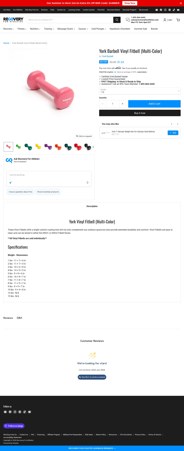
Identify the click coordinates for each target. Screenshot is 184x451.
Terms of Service (154, 435)
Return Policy (101, 435)
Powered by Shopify (10, 443)
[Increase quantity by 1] (122, 104)
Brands (154, 29)
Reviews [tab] (8, 318)
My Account (143, 10)
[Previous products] (172, 124)
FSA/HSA (101, 10)
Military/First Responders (72, 435)
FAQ (32, 435)
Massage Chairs (65, 29)
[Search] (117, 20)
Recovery (8, 29)
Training (48, 29)
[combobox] (70, 20)
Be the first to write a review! (92, 377)
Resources (113, 435)
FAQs (52, 10)
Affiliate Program (53, 435)
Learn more (142, 72)
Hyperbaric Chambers (120, 29)
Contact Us (61, 10)
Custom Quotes (89, 10)
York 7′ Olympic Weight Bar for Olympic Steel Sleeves (133, 131)
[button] (92, 448)
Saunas (82, 29)
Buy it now (139, 113)
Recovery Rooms (113, 10)
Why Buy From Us (32, 10)
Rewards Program (129, 10)
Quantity (103, 98)
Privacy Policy (140, 435)
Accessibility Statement (12, 437)
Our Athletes (17, 10)
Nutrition (34, 29)
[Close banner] (181, 3)
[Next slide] (93, 147)
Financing (40, 435)
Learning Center (74, 10)
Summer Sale (140, 29)
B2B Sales (89, 435)
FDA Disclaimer (126, 435)
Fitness (21, 29)
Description (92, 206)
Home (6, 43)
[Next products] (178, 124)
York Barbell (107, 56)
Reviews (44, 10)
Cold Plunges (98, 29)
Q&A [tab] (19, 317)
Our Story (6, 10)
